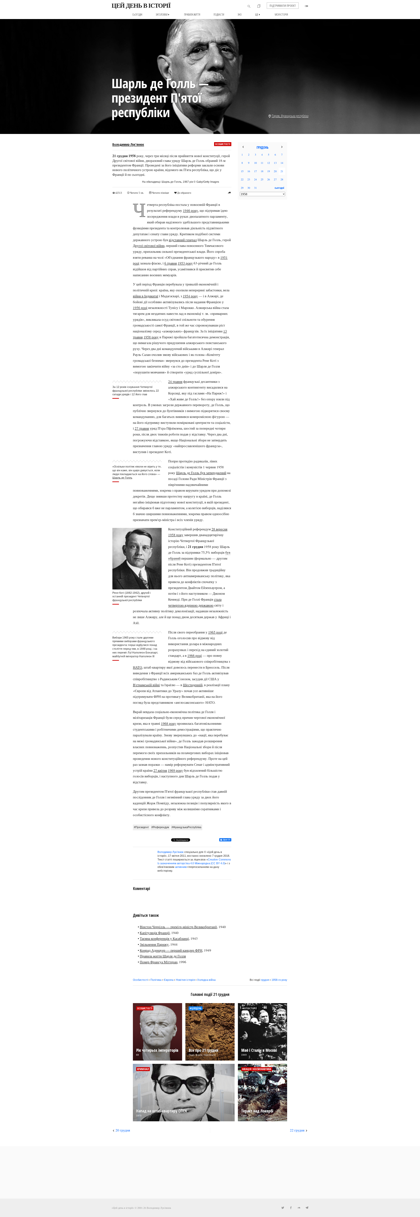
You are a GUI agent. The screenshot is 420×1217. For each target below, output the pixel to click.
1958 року (151, 337)
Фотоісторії (249, 1008)
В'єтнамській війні (146, 685)
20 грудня (123, 1130)
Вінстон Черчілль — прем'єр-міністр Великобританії (178, 926)
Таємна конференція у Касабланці (164, 938)
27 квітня (160, 770)
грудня (265, 979)
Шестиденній (192, 685)
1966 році (194, 655)
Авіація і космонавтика (256, 1069)
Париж (276, 115)
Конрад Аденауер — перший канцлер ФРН (171, 950)
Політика (156, 979)
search (249, 6)
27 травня (142, 428)
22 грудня (297, 1130)
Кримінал (143, 1069)
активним (181, 867)
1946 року (190, 210)
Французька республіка (294, 115)
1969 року (175, 770)
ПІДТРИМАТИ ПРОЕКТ (283, 6)
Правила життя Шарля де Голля (163, 956)
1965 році (215, 632)
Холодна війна (206, 979)
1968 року (168, 723)
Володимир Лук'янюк (128, 144)
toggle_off (306, 6)
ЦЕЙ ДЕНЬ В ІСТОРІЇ (141, 5)
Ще (258, 14)
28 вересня (219, 529)
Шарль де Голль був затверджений (201, 472)
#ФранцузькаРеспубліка (186, 827)
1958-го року (279, 979)
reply (229, 193)
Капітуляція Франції (155, 932)
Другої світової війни (148, 245)
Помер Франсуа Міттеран (158, 962)
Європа (168, 979)
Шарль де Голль (122, 477)
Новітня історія (185, 979)
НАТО (137, 667)
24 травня (175, 381)
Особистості (222, 144)
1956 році (140, 307)
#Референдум (160, 827)
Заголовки (163, 14)
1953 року (185, 263)
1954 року (190, 296)
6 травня (170, 263)
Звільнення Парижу (154, 944)
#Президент (141, 827)
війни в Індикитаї (145, 296)
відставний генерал (183, 240)
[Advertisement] (262, 255)
